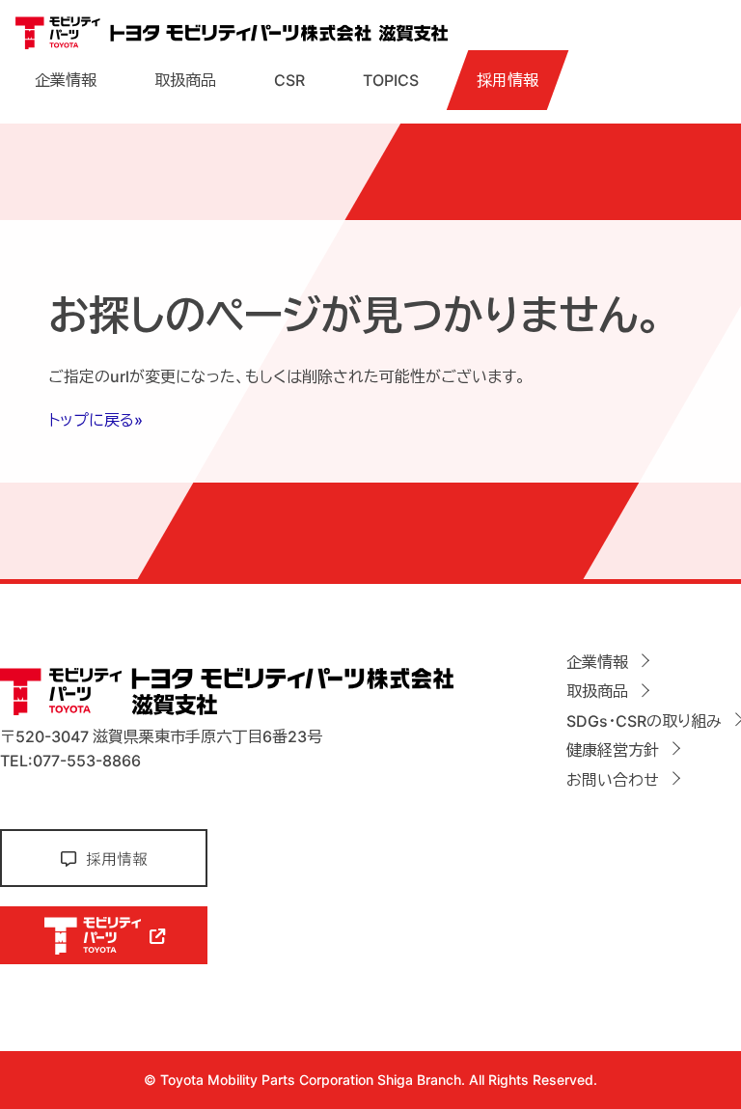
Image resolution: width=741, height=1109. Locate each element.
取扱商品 (185, 80)
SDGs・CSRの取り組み (644, 721)
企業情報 (65, 80)
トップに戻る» (95, 420)
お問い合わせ (612, 780)
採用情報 (507, 80)
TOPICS (391, 80)
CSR (289, 80)
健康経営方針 (612, 750)
